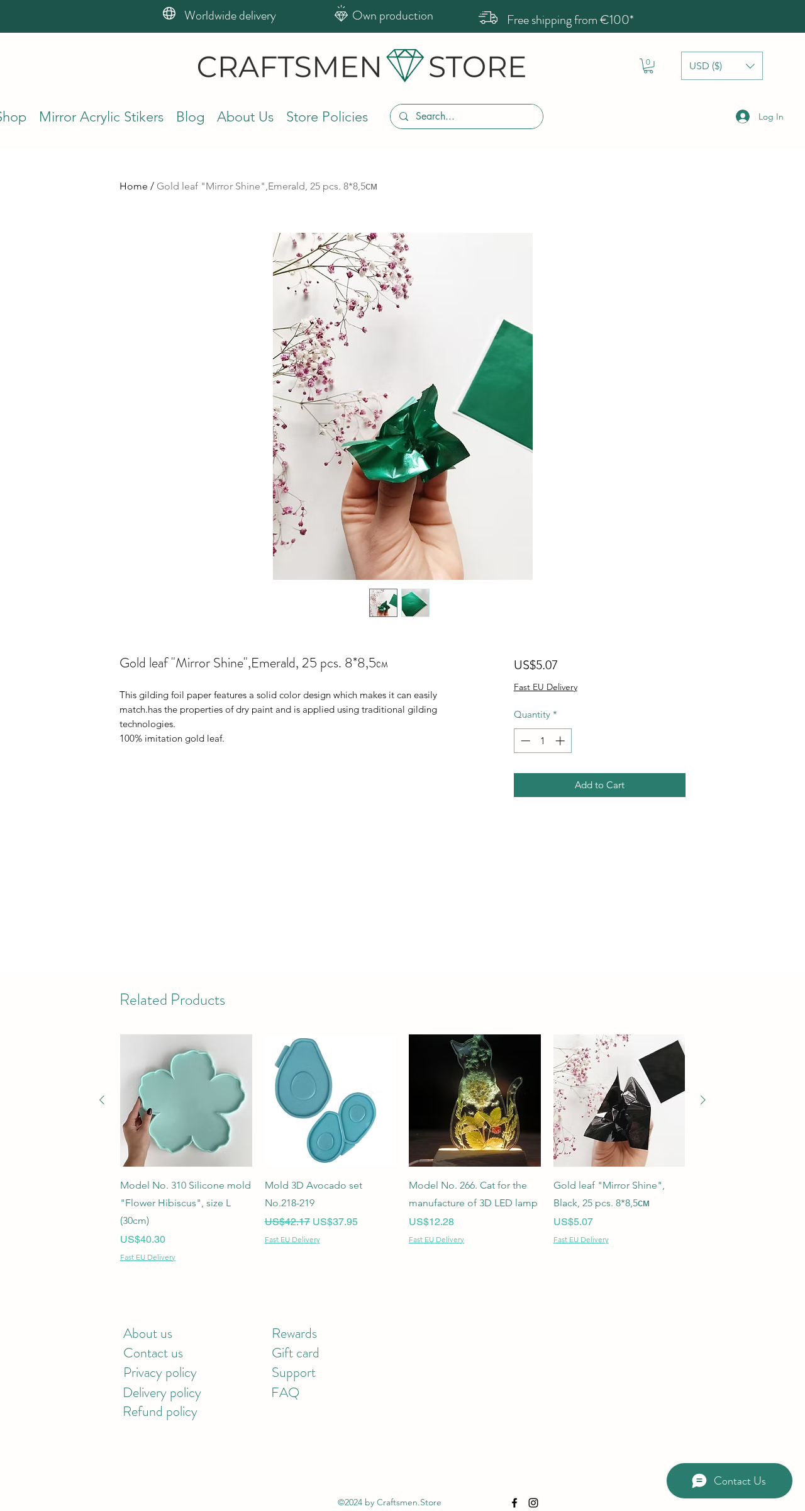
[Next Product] (703, 1099)
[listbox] (722, 66)
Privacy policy (160, 1372)
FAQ (285, 1392)
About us (147, 1333)
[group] (402, 1148)
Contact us (153, 1352)
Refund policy (160, 1411)
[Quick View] (186, 1100)
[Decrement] (524, 740)
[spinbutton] (542, 740)
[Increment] (561, 740)
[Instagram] (533, 1503)
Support (294, 1372)
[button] (648, 66)
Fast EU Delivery (545, 687)
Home (133, 186)
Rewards (294, 1333)
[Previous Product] (101, 1099)
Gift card (295, 1352)
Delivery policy (162, 1392)
